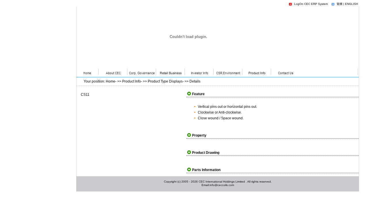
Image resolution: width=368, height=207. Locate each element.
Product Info (131, 81)
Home (110, 81)
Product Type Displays (165, 81)
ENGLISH (351, 3)
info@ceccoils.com (222, 185)
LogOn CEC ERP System (311, 3)
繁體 (339, 3)
